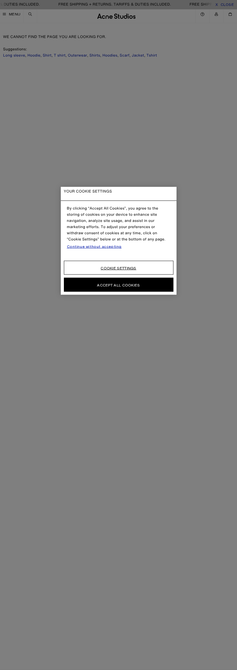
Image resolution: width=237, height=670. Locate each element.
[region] (119, 241)
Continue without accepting (94, 246)
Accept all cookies (118, 285)
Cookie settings (118, 268)
